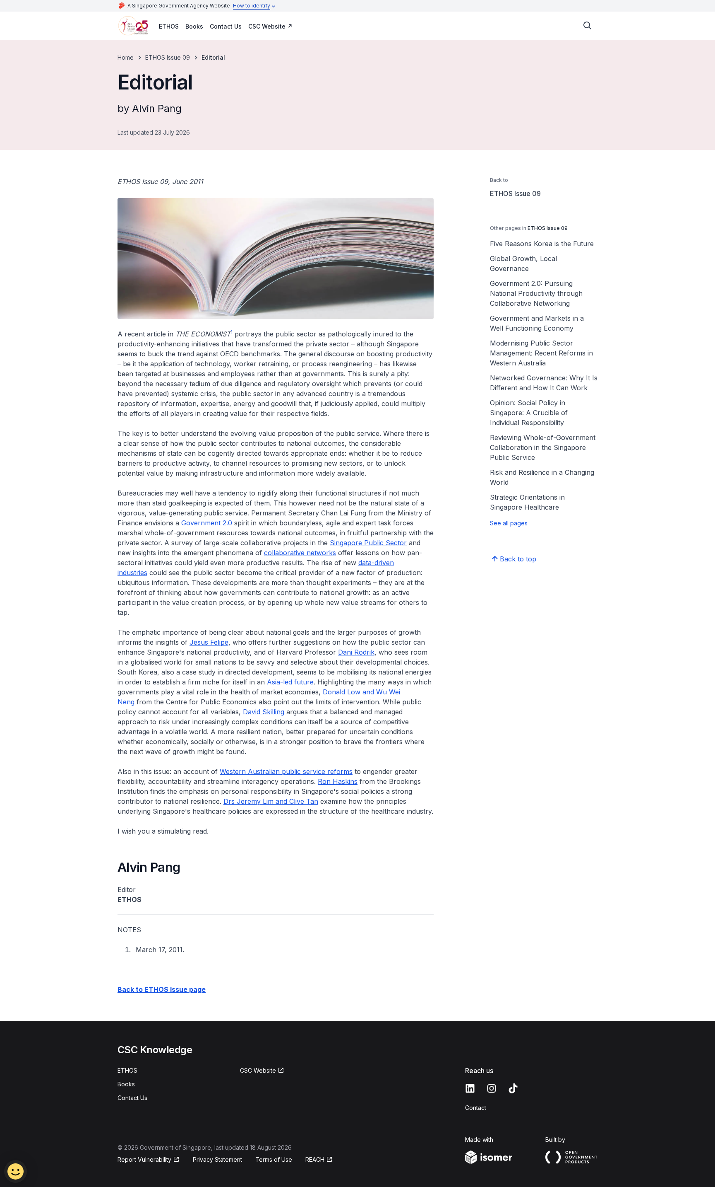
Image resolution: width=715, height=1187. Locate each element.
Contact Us (226, 26)
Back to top (518, 559)
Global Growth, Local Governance (523, 263)
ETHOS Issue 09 (167, 57)
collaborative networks (300, 553)
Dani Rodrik (356, 652)
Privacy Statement (217, 1159)
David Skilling (263, 712)
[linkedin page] (470, 1088)
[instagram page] (492, 1088)
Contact (475, 1107)
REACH (314, 1159)
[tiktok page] (513, 1088)
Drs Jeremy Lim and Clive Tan (270, 801)
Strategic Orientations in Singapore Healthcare (527, 502)
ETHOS (169, 26)
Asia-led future (290, 682)
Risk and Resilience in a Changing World (542, 477)
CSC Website (267, 26)
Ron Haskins (338, 781)
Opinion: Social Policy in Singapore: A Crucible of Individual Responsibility (529, 413)
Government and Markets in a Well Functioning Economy (537, 323)
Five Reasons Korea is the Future (542, 243)
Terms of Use (273, 1159)
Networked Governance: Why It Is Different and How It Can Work (543, 383)
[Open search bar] (587, 26)
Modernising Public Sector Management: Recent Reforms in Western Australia (541, 353)
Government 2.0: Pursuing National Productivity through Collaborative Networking (536, 293)
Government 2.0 (206, 523)
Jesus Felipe (209, 642)
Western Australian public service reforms (286, 771)
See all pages (509, 523)
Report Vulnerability (144, 1159)
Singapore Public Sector (368, 543)
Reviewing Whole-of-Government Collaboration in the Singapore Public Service (542, 447)
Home (126, 57)
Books (194, 26)
